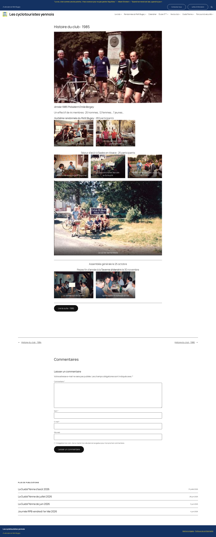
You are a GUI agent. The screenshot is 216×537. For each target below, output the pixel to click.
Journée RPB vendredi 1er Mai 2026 (37, 511)
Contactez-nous (176, 7)
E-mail (56, 422)
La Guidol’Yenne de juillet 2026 (35, 496)
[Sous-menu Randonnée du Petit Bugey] (145, 14)
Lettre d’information (198, 7)
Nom (56, 411)
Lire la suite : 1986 (66, 308)
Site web (57, 432)
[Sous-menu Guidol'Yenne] (193, 14)
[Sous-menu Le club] (121, 14)
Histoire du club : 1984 (31, 342)
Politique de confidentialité (204, 531)
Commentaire (59, 381)
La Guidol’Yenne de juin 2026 (34, 504)
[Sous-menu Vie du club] (179, 14)
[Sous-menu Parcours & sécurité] (212, 14)
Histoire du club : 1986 (185, 342)
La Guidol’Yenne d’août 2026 (34, 489)
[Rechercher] (211, 7)
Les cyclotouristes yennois (31, 14)
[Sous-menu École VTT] (167, 14)
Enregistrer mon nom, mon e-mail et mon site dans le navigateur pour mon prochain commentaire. (90, 443)
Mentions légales (188, 531)
